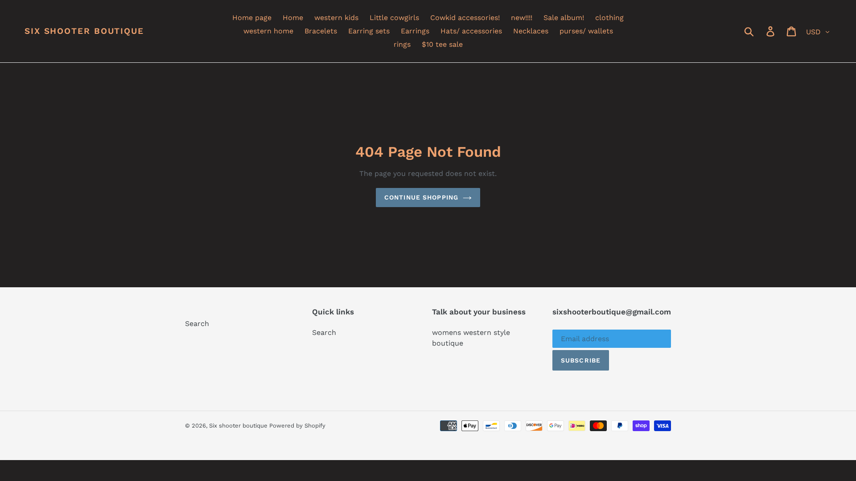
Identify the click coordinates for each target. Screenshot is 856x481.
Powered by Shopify (297, 425)
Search (197, 323)
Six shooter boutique (84, 31)
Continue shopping (421, 197)
